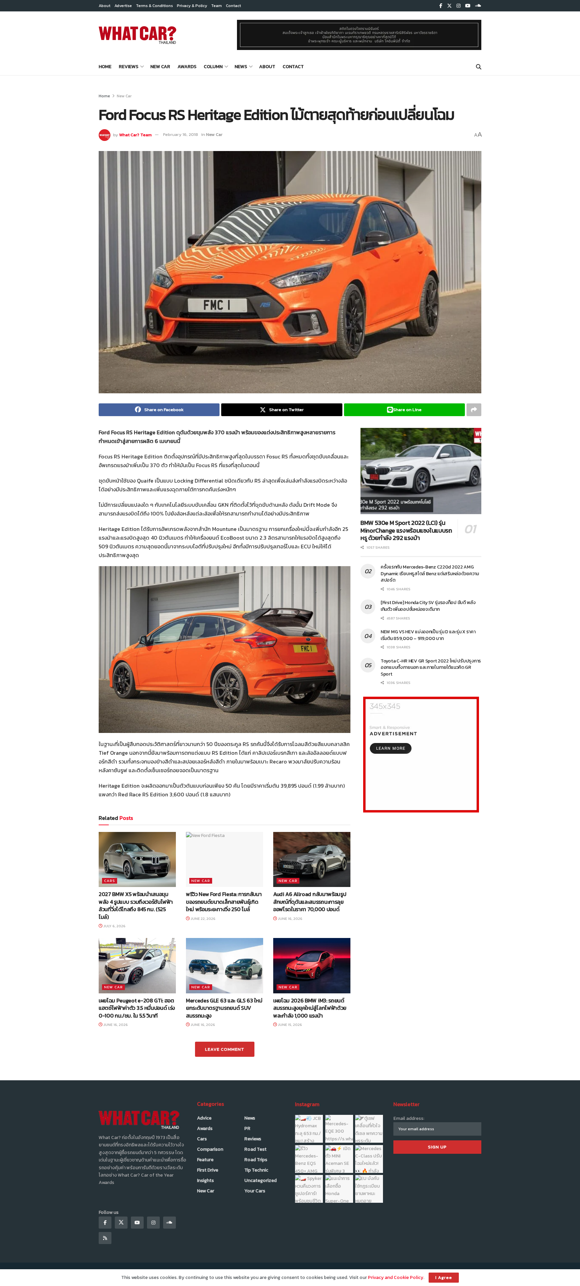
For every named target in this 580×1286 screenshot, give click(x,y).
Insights (205, 1180)
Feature (205, 1159)
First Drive (207, 1170)
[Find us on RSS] (105, 1238)
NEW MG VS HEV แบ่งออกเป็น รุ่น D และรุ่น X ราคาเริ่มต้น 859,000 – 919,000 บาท (428, 635)
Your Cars (254, 1190)
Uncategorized (260, 1180)
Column (213, 66)
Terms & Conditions (154, 6)
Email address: (408, 1118)
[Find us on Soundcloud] (478, 6)
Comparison (210, 1149)
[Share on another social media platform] (474, 409)
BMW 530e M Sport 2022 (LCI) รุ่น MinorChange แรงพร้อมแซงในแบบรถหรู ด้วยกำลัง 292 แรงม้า (406, 530)
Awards (187, 66)
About (104, 6)
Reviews (128, 66)
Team (216, 6)
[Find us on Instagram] (458, 6)
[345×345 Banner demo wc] (421, 754)
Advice (204, 1118)
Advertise (123, 6)
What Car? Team (135, 134)
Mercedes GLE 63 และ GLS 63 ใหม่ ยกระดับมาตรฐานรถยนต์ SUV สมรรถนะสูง (224, 1008)
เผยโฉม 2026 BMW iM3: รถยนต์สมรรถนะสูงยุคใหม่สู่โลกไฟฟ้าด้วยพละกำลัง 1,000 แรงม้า (309, 1008)
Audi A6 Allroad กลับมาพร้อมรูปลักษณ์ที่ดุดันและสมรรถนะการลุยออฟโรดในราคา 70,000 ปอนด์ (309, 901)
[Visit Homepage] (137, 35)
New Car (160, 66)
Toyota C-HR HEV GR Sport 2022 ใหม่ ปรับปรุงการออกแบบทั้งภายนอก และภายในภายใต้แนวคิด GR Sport (431, 667)
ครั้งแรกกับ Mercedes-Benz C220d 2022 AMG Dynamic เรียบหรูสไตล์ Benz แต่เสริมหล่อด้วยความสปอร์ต (430, 573)
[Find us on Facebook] (440, 6)
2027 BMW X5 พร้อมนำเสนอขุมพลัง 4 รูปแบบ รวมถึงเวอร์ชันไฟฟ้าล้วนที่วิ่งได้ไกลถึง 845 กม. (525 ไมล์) (136, 905)
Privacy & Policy (192, 6)
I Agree (443, 1277)
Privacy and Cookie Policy (395, 1277)
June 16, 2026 (289, 918)
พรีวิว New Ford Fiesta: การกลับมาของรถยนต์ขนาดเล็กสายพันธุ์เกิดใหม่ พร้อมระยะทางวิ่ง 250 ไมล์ (223, 901)
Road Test (255, 1149)
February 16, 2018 (180, 134)
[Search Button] (478, 66)
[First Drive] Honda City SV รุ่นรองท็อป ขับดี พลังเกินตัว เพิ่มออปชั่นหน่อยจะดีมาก (428, 606)
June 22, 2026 (202, 918)
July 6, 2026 (114, 926)
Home (105, 66)
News (241, 66)
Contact (233, 6)
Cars (109, 880)
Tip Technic (256, 1170)
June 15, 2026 (289, 1024)
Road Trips (255, 1159)
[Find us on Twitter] (449, 6)
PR (247, 1128)
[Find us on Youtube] (468, 6)
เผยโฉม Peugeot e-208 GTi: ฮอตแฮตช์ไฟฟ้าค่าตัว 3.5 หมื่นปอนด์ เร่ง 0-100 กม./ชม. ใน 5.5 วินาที (137, 1008)
